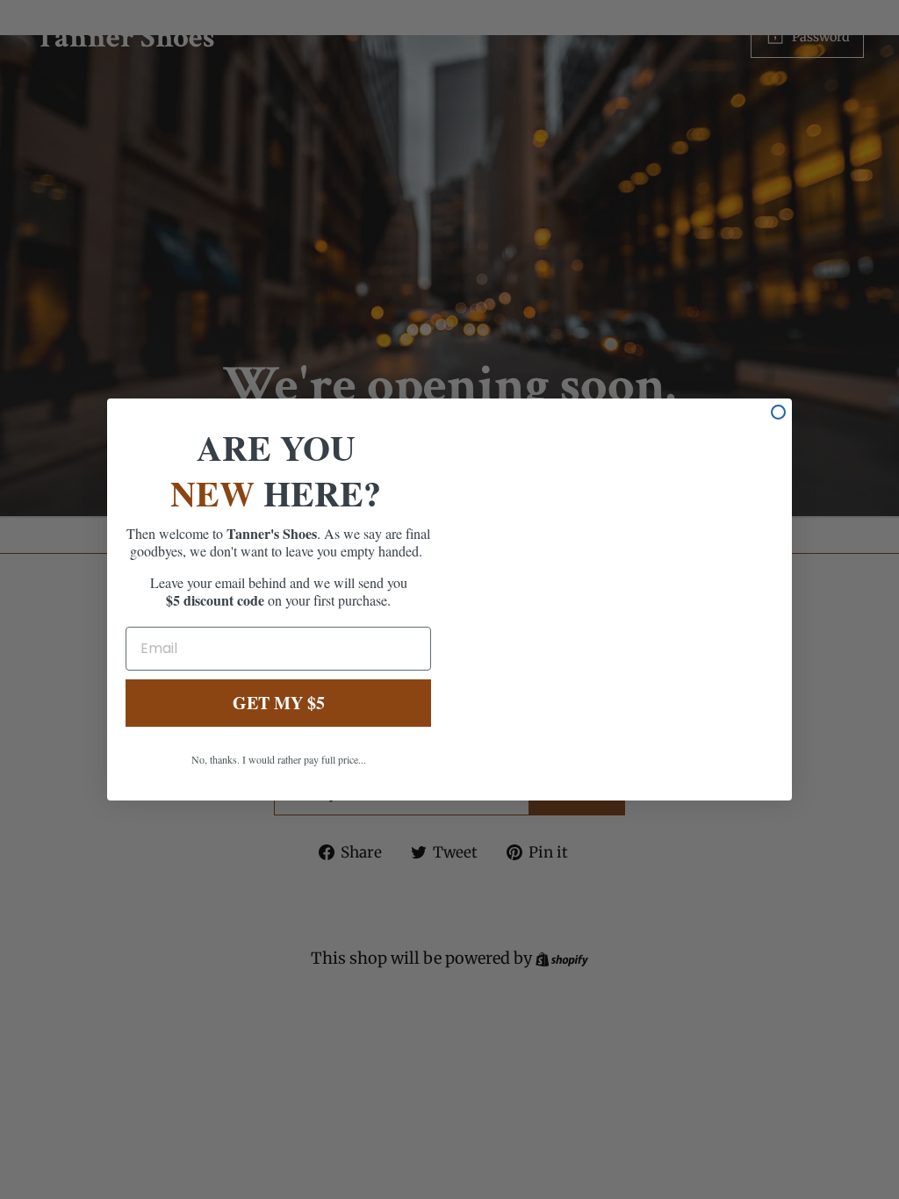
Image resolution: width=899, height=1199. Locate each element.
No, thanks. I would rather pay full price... (278, 759)
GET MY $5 (279, 702)
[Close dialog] (778, 412)
